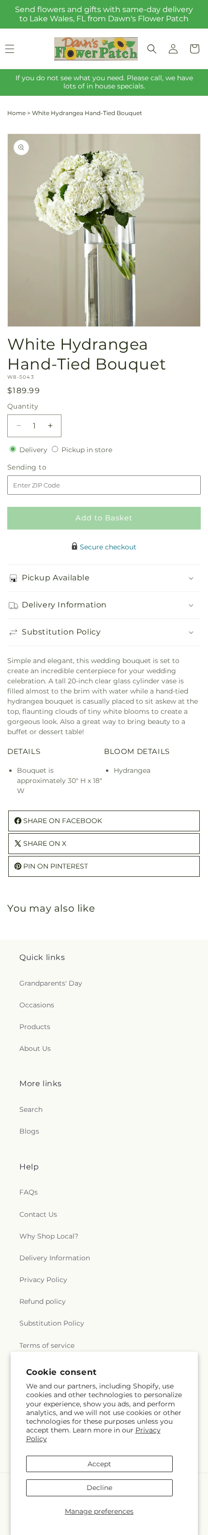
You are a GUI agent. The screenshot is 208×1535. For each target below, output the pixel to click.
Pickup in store (86, 449)
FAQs (28, 1192)
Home (16, 113)
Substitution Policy (51, 1323)
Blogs (29, 1131)
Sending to (41, 467)
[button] (152, 48)
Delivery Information (54, 1258)
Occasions (36, 1005)
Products (34, 1026)
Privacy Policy (43, 1279)
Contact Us (38, 1214)
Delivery (34, 449)
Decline (99, 1487)
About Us (35, 1048)
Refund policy (42, 1301)
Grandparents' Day (50, 983)
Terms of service (46, 1345)
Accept (99, 1464)
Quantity (22, 406)
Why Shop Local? (48, 1236)
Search (31, 1109)
